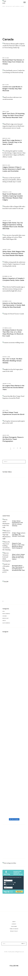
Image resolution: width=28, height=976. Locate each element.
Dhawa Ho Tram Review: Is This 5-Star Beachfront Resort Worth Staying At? (18, 546)
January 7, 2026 (6, 249)
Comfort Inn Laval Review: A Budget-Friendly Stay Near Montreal (12, 89)
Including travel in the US (10, 882)
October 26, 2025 (7, 328)
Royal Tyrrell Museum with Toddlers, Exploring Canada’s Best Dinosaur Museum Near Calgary (13, 197)
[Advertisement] (14, 22)
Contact (14, 924)
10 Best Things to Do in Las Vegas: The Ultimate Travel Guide (18, 534)
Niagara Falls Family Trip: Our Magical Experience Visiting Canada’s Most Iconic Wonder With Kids (13, 226)
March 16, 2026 (6, 165)
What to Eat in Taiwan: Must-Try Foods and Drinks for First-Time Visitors (18, 557)
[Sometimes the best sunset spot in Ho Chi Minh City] (23, 677)
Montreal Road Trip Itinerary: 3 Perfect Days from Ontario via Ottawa (13, 62)
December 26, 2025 (7, 276)
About (14, 921)
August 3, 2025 (6, 356)
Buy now (19, 891)
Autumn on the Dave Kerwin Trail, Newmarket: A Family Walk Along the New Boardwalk (14, 305)
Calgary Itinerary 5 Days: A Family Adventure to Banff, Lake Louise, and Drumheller (14, 169)
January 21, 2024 (7, 383)
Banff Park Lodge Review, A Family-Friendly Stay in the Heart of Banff (12, 142)
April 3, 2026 (6, 111)
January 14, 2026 (7, 220)
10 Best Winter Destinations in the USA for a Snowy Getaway (17, 523)
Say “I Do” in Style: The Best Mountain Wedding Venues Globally (12, 361)
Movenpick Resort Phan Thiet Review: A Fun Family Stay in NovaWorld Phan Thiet (18, 568)
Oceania (5, 616)
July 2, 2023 (5, 410)
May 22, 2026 (6, 57)
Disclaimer (14, 926)
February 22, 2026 (7, 191)
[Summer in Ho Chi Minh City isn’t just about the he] (19, 682)
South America (6, 622)
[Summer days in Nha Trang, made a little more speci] (4, 654)
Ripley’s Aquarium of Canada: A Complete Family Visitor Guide (13, 279)
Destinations (9, 6)
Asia (4, 611)
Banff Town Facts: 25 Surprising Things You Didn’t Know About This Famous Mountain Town (13, 115)
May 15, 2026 (6, 84)
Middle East (6, 618)
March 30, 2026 (6, 138)
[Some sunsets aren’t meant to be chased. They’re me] (8, 653)
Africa (4, 620)
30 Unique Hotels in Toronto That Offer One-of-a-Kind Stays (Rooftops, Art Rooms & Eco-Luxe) (13, 333)
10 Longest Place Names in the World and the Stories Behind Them (13, 387)
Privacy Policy (14, 931)
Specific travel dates (10, 884)
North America (16, 6)
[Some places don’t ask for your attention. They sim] (12, 670)
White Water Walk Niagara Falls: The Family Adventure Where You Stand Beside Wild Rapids (14, 253)
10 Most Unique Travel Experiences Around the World (13, 413)
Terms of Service (14, 928)
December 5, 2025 (7, 301)
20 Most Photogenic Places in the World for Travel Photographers (13, 439)
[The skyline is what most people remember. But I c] (16, 725)
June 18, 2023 (6, 435)
